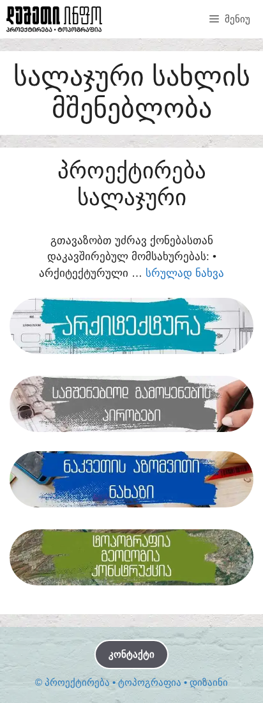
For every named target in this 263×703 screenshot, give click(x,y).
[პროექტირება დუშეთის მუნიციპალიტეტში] (54, 19)
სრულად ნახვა (185, 273)
